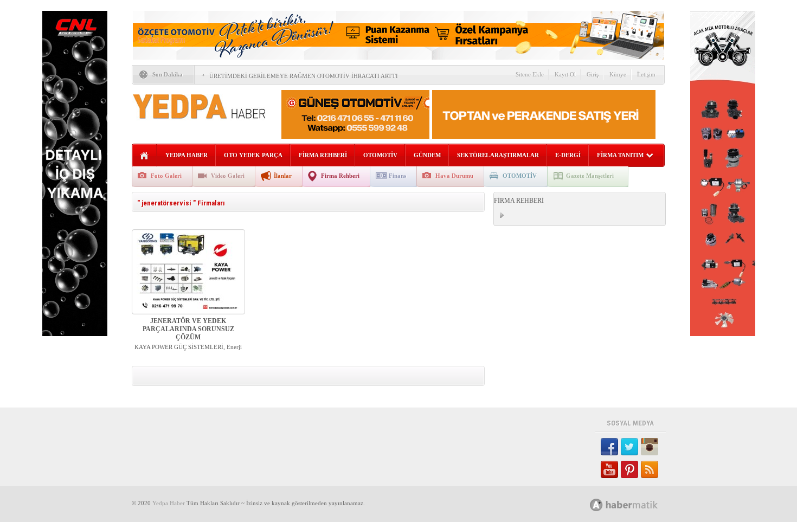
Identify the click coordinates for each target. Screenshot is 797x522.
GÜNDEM (427, 155)
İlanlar (283, 175)
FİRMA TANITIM (620, 155)
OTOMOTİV (380, 155)
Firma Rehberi (340, 175)
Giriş (593, 74)
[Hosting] (596, 505)
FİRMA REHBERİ (323, 155)
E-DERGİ (568, 155)
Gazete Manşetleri (590, 175)
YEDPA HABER (186, 155)
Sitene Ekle (530, 74)
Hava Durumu (454, 175)
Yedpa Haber (168, 503)
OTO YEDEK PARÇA (253, 155)
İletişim (646, 74)
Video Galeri (228, 175)
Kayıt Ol (565, 74)
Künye (617, 74)
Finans (397, 175)
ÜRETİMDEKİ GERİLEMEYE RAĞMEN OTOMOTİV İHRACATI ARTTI (303, 76)
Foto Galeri (166, 175)
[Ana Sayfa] (144, 156)
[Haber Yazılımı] (636, 504)
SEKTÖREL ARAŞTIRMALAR (498, 155)
